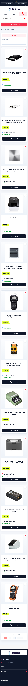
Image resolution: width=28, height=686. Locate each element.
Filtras (14, 35)
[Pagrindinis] (1, 29)
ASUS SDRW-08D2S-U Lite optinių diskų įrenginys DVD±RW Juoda (14, 73)
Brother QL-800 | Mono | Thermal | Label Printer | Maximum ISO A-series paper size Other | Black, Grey (14, 559)
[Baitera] (14, 9)
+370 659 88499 (6, 657)
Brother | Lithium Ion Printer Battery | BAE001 (14, 510)
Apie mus (3, 671)
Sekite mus (4, 680)
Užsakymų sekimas (21, 3)
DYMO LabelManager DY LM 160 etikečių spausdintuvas (13, 316)
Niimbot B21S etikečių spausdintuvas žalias (14, 413)
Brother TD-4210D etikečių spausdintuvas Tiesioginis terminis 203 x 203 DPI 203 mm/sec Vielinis (14, 267)
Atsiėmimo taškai (7, 3)
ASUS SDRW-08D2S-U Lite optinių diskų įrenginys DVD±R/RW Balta (14, 121)
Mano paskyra (5, 676)
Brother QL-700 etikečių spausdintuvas (14, 218)
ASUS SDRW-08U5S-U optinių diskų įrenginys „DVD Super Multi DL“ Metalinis (14, 170)
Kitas (20, 638)
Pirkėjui (3, 666)
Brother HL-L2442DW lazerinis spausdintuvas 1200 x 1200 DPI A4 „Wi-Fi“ (14, 462)
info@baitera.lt (6, 659)
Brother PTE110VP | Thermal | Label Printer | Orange (14, 607)
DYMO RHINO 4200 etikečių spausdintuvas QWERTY (14, 364)
